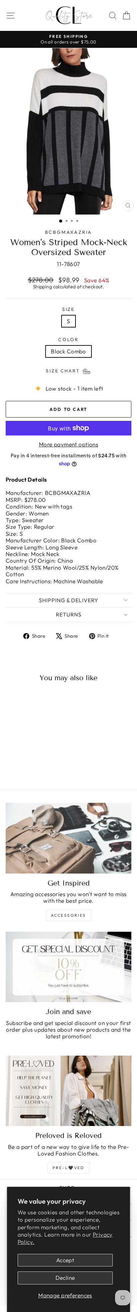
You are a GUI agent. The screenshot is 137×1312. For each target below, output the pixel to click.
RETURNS (68, 614)
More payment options (68, 444)
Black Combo (68, 351)
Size (68, 309)
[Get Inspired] (68, 838)
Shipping (42, 287)
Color (68, 339)
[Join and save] (68, 967)
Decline (65, 1277)
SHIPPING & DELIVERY (68, 600)
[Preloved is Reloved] (68, 1091)
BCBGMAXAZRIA (68, 232)
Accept (65, 1260)
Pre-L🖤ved (68, 1167)
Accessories (68, 915)
